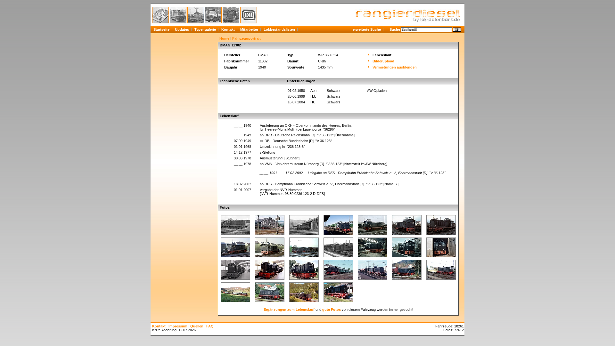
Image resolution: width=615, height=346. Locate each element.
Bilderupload (383, 61)
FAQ (210, 326)
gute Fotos (331, 309)
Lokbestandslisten (279, 29)
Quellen (196, 326)
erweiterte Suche (367, 29)
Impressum (177, 326)
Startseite (161, 29)
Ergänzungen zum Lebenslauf (289, 309)
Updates (182, 29)
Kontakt (228, 29)
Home (224, 38)
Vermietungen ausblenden (395, 67)
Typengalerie (205, 29)
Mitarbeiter (249, 29)
